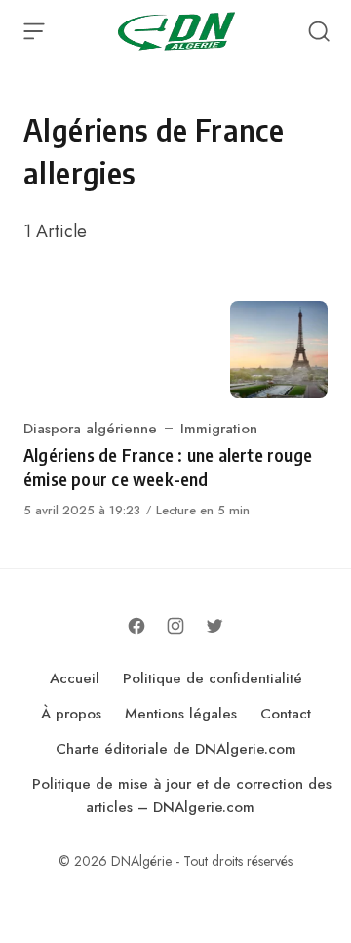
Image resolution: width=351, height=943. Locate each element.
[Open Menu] (34, 31)
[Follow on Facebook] (136, 625)
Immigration (218, 428)
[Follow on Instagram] (175, 625)
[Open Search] (318, 31)
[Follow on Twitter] (214, 625)
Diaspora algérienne (90, 428)
